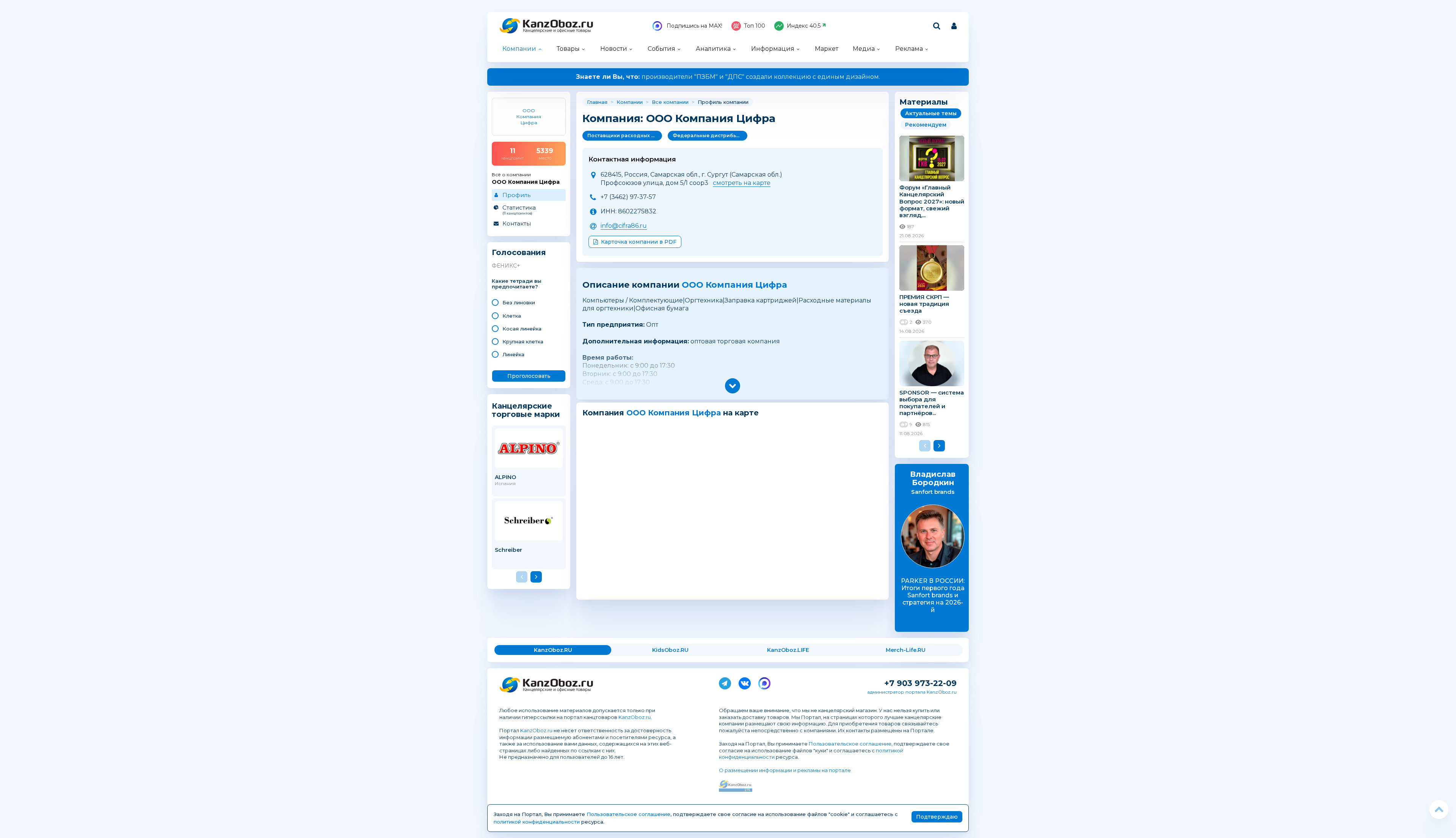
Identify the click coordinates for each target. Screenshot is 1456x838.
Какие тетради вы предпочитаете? (516, 284)
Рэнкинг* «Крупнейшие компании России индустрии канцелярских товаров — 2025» (728, 76)
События (661, 48)
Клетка (511, 316)
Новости (613, 48)
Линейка (513, 354)
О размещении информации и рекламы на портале (785, 770)
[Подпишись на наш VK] (745, 681)
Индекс (804, 25)
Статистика (519, 209)
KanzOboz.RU (553, 650)
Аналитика (713, 48)
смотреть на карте (741, 182)
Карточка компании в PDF (638, 241)
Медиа (864, 48)
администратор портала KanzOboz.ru (912, 692)
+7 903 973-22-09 (920, 683)
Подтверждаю (937, 816)
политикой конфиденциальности (537, 822)
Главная (597, 102)
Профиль (516, 195)
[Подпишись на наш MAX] (764, 681)
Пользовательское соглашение (850, 744)
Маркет (826, 48)
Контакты (516, 223)
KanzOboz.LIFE (788, 650)
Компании (519, 48)
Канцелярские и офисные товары (557, 30)
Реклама (909, 48)
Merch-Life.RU (906, 650)
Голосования (519, 252)
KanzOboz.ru (634, 717)
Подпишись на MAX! (693, 25)
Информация (772, 48)
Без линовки (518, 302)
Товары (568, 48)
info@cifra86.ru (624, 225)
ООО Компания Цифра (734, 285)
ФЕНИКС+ (506, 265)
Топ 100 (754, 25)
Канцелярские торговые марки (526, 409)
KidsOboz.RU (670, 650)
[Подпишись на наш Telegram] (725, 681)
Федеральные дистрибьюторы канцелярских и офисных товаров (710, 135)
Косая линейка (521, 329)
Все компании (670, 102)
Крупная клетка (522, 341)
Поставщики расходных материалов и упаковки (624, 135)
